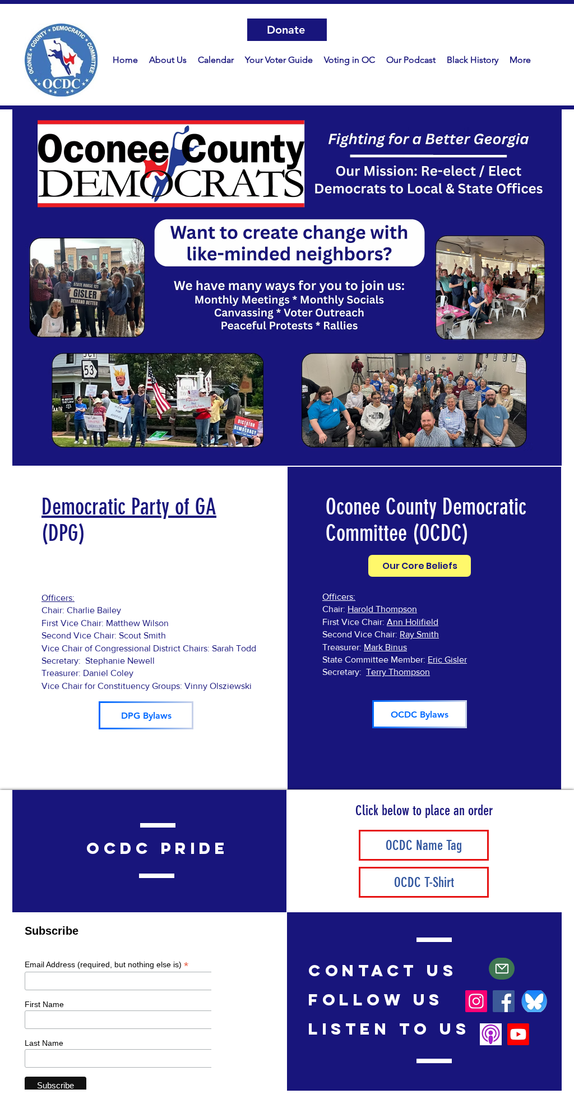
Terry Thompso (395, 672)
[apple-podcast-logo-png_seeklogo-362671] (491, 1034)
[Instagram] (476, 1001)
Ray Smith (419, 634)
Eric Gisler (447, 659)
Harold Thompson (382, 609)
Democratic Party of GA (128, 507)
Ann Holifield (412, 622)
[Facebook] (504, 1001)
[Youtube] (518, 1034)
